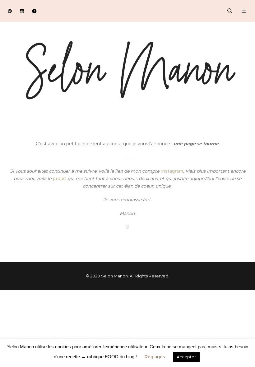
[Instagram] (22, 11)
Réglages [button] (154, 357)
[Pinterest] (9, 11)
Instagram (171, 171)
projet (59, 178)
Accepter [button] (186, 356)
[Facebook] (34, 11)
